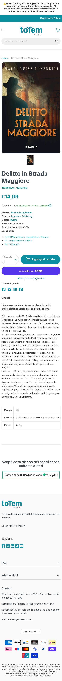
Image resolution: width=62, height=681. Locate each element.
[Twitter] (17, 546)
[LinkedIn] (12, 546)
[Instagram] (8, 546)
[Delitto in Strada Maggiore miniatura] (30, 160)
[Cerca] (57, 41)
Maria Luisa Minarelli (21, 212)
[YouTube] (21, 546)
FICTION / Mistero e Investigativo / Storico (26, 237)
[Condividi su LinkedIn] (15, 289)
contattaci (21, 613)
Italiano (13, 219)
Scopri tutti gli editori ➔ (13, 525)
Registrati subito (26, 603)
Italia (30, 631)
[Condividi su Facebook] (4, 289)
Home (5, 58)
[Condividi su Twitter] (9, 289)
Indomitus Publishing (14, 187)
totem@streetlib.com (20, 619)
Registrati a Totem (50, 18)
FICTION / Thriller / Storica (18, 240)
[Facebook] (3, 546)
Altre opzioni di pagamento (31, 278)
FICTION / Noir (12, 244)
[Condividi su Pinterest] (21, 289)
